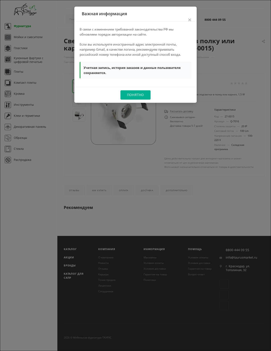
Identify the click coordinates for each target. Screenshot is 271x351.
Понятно (135, 95)
